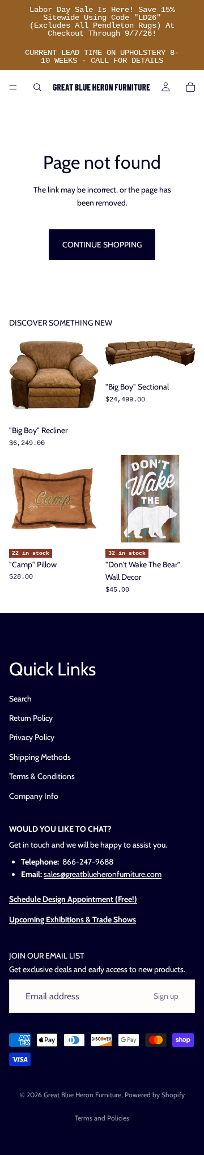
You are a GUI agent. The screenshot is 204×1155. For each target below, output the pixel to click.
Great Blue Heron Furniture (82, 1094)
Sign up (166, 996)
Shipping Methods (40, 757)
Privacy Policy (31, 737)
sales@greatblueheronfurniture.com (103, 874)
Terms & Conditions (42, 776)
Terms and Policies (102, 1118)
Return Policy (31, 718)
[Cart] (190, 87)
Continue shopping (102, 244)
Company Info (33, 795)
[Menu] (13, 87)
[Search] (37, 87)
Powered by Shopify (155, 1094)
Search (20, 698)
